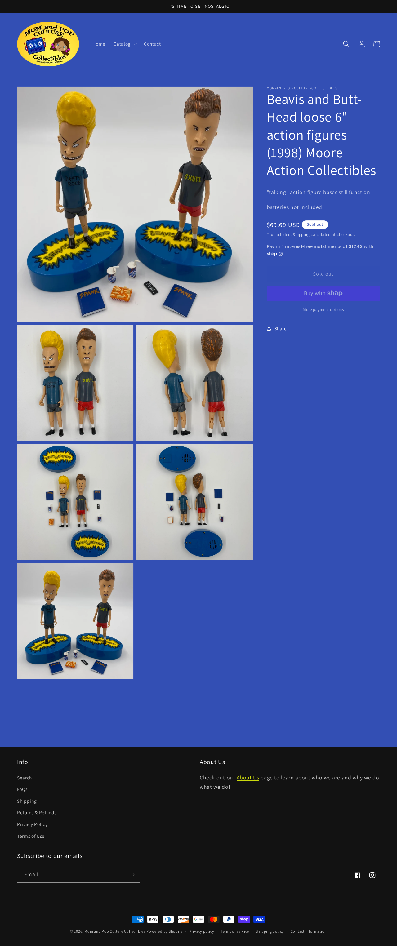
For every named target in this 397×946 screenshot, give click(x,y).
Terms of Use (31, 836)
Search (24, 778)
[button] (124, 44)
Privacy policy (201, 931)
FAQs (22, 789)
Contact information (309, 931)
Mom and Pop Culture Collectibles (114, 931)
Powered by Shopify (164, 931)
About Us (248, 777)
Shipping (301, 234)
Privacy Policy (32, 824)
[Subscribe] (132, 875)
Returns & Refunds (36, 813)
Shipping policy (270, 931)
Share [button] (280, 328)
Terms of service (235, 931)
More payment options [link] (323, 309)
